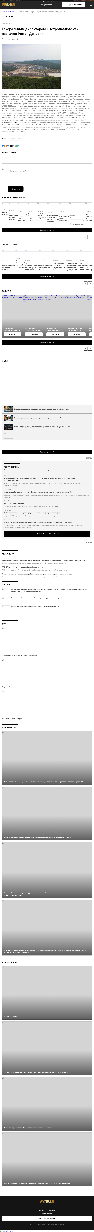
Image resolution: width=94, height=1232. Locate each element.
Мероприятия (9, 727)
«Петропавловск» (15, 139)
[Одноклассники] (5, 146)
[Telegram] (18, 146)
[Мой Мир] (8, 146)
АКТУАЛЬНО (8, 554)
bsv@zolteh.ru (47, 1213)
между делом (9, 962)
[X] (11, 146)
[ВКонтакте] (3, 146)
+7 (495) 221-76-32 (47, 1210)
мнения (6, 585)
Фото (4, 624)
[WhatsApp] (16, 146)
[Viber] (13, 146)
